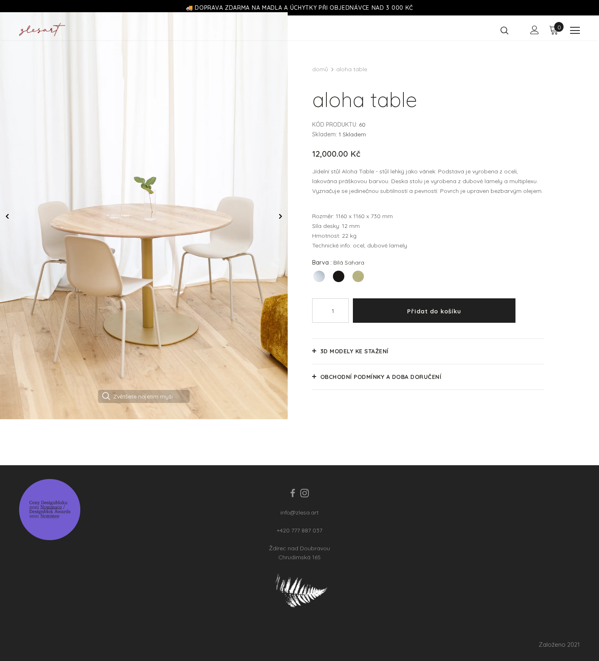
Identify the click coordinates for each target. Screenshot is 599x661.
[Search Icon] (509, 30)
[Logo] (42, 29)
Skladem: (324, 134)
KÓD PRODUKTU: (334, 124)
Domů (320, 69)
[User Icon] (534, 29)
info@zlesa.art (299, 512)
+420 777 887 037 (299, 530)
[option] (144, 215)
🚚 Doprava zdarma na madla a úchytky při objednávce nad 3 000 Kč (299, 7)
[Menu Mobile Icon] (575, 30)
